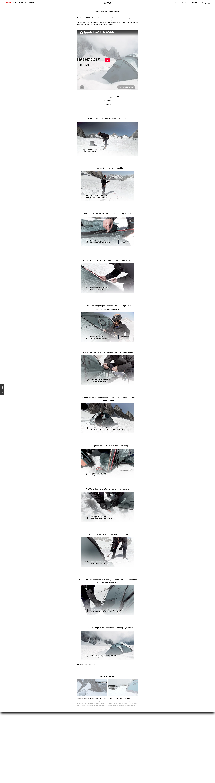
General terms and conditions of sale (101, 764)
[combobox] (210, 779)
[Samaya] (107, 2)
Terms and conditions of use (99, 769)
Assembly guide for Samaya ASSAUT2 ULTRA (91, 698)
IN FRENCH (107, 100)
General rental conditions (98, 767)
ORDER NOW (94, 750)
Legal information (95, 761)
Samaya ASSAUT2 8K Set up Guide (119, 698)
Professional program (59, 758)
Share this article (87, 664)
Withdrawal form (95, 758)
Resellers (55, 756)
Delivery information (96, 753)
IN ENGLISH (107, 104)
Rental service (56, 753)
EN (209, 779)
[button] (202, 2)
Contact (54, 750)
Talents (54, 761)
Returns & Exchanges (97, 756)
